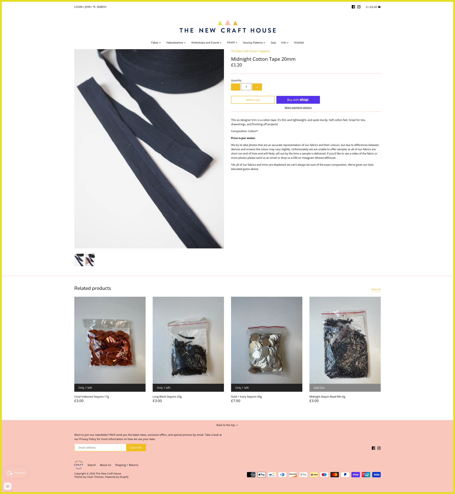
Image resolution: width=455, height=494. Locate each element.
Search (92, 465)
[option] (79, 260)
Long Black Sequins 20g (167, 396)
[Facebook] (353, 6)
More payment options (298, 107)
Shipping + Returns (126, 465)
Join (87, 7)
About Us (105, 465)
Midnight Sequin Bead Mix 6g (327, 396)
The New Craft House (244, 51)
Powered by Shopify (117, 477)
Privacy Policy (87, 439)
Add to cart (252, 100)
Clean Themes (95, 477)
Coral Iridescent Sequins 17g (91, 396)
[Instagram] (359, 6)
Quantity (236, 80)
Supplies (264, 51)
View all (376, 289)
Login (78, 7)
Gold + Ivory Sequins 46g (246, 396)
